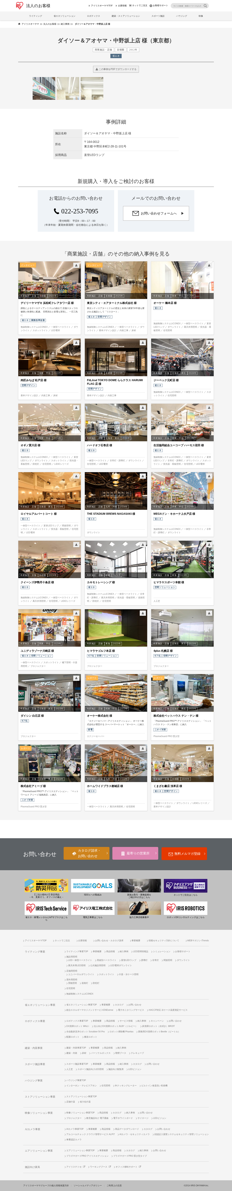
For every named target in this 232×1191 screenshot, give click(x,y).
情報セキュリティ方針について (164, 940)
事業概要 (136, 940)
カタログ (119, 1004)
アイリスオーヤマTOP (102, 5)
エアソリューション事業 (39, 1150)
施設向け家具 (32, 1167)
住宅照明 (70, 988)
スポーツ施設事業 (35, 1064)
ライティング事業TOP (77, 951)
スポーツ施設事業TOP (77, 1064)
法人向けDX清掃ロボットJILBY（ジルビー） (115, 1026)
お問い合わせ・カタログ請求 (109, 940)
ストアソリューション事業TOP (81, 1096)
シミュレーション (161, 951)
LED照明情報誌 (140, 951)
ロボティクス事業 (35, 1021)
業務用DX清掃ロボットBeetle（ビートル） (159, 1031)
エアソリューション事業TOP (80, 1150)
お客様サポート (160, 5)
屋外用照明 (71, 979)
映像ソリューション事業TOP (80, 1112)
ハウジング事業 (34, 1080)
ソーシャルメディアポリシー (88, 1185)
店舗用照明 (71, 971)
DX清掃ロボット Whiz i (77, 1026)
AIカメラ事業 (32, 1129)
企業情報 (122, 5)
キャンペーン (157, 1021)
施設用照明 (71, 956)
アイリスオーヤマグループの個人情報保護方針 (46, 1185)
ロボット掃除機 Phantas (121, 1031)
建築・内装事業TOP (76, 1048)
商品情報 (110, 951)
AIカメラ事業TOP (75, 1129)
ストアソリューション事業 (40, 1096)
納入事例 (124, 951)
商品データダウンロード (127, 1129)
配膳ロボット (72, 1037)
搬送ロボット (90, 1037)
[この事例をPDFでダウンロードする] (76, 265)
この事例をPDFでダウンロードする (117, 69)
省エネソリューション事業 (40, 1005)
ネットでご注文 (139, 5)
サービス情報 (126, 1021)
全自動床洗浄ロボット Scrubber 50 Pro (85, 1031)
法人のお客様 (38, 5)
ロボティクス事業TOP (77, 1021)
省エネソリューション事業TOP (81, 1004)
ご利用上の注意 (114, 1185)
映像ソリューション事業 (39, 1113)
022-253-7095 (79, 211)
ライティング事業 (35, 951)
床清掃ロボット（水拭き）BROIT (158, 1026)
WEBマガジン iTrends (198, 940)
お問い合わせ (134, 1004)
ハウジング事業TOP (76, 1080)
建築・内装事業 (34, 1048)
